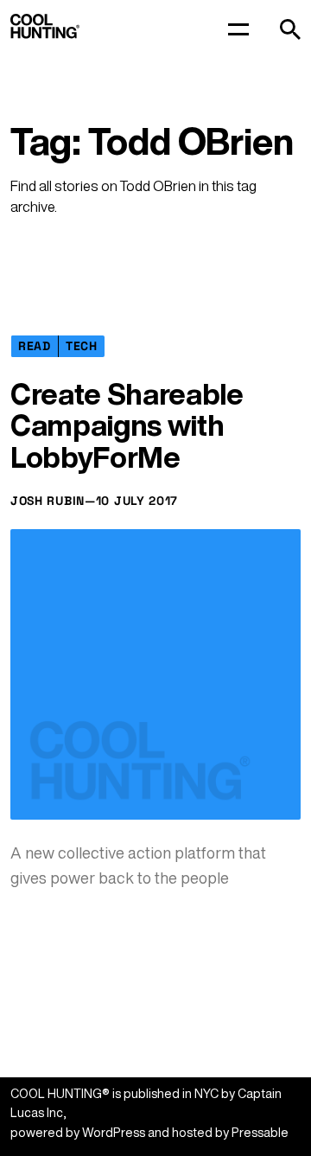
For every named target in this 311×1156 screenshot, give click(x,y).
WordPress (113, 1132)
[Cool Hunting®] (44, 33)
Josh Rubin (47, 500)
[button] (290, 29)
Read (34, 346)
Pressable (260, 1132)
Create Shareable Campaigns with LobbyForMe (127, 425)
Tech (82, 346)
